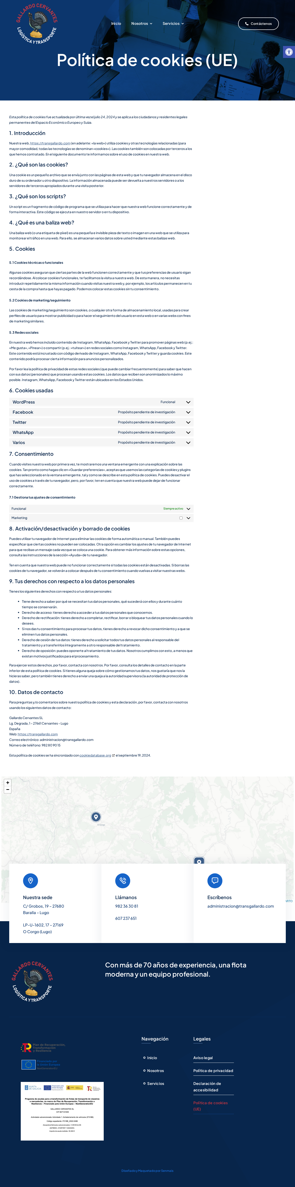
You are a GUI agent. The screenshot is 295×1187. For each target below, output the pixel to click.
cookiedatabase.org (95, 755)
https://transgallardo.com (50, 143)
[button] (289, 52)
